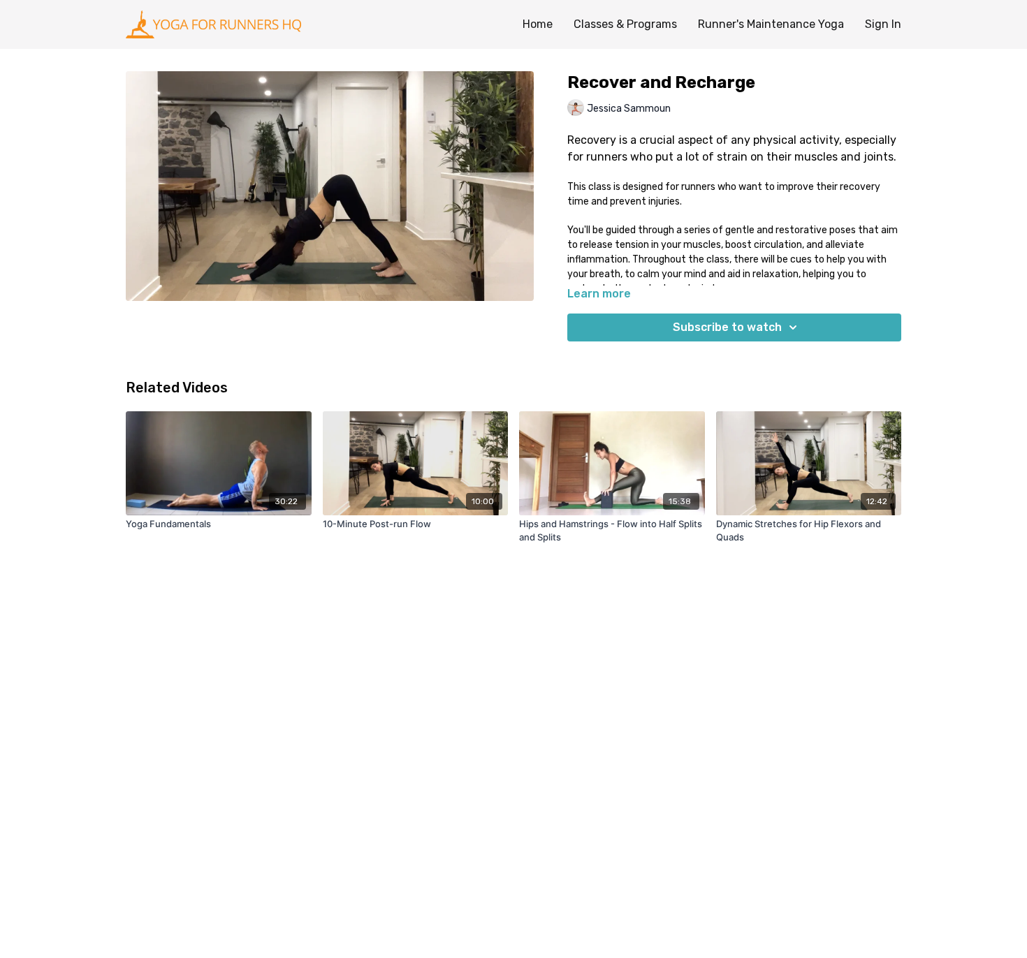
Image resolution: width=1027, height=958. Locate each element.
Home (538, 24)
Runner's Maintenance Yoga (771, 24)
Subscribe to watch (727, 327)
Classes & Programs (625, 24)
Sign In (883, 24)
